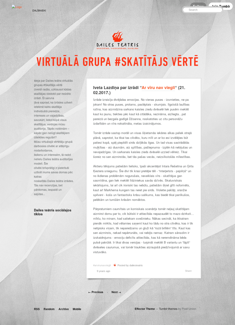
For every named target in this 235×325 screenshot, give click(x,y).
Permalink (115, 271)
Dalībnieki (39, 10)
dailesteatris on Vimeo (50, 223)
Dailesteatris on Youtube (57, 223)
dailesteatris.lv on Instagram (63, 223)
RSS (37, 309)
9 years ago (103, 271)
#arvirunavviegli (102, 265)
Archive (64, 309)
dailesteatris (136, 265)
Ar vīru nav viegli (158, 87)
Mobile (77, 309)
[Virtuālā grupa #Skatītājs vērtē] (17, 7)
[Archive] (166, 10)
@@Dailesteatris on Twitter (37, 223)
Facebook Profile (43, 223)
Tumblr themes (168, 309)
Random (49, 309)
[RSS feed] (172, 10)
